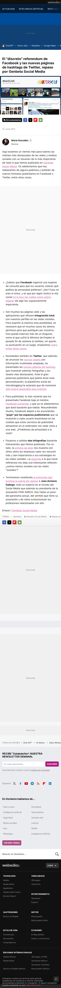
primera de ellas (23, 448)
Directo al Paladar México (14, 968)
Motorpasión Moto (39, 920)
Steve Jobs (23, 45)
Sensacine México (39, 961)
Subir (50, 865)
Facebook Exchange (17, 403)
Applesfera (8, 888)
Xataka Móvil (8, 884)
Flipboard (35, 120)
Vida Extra (35, 884)
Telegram (32, 783)
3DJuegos (35, 880)
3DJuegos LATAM (39, 957)
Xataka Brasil (8, 961)
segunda (36, 459)
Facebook (25, 120)
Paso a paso (8, 807)
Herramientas (37, 812)
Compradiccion (9, 942)
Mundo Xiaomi (9, 896)
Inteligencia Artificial (40, 834)
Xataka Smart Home (11, 892)
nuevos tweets (32, 359)
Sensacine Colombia (40, 965)
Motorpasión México (40, 968)
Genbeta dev (37, 817)
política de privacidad (40, 770)
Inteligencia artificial (12, 812)
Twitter (30, 120)
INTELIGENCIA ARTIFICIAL (31, 9)
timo (5, 828)
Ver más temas (12, 843)
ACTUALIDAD (8, 9)
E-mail (41, 120)
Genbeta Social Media (24, 510)
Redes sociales (10, 823)
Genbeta (17, 516)
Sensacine (35, 898)
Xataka (6, 880)
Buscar (57, 854)
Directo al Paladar (10, 916)
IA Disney (40, 743)
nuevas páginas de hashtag (39, 367)
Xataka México (9, 957)
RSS (38, 783)
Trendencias (8, 934)
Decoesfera (8, 938)
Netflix (34, 828)
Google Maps (50, 45)
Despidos (36, 45)
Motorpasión (37, 916)
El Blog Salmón (37, 934)
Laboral (34, 823)
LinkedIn (50, 783)
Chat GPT (27, 743)
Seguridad (8, 817)
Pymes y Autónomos (40, 938)
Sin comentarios (13, 120)
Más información (33, 985)
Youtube (26, 783)
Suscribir (52, 764)
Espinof (34, 902)
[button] (21, 140)
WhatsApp (8, 834)
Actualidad (36, 807)
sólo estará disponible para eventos (26, 389)
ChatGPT (9, 45)
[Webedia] (54, 2)
